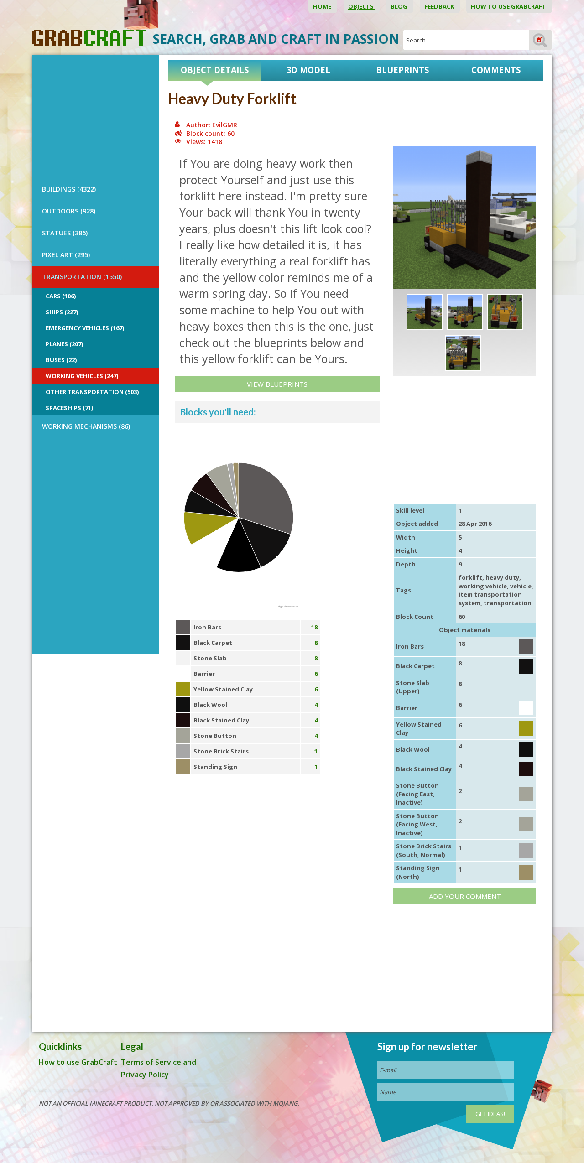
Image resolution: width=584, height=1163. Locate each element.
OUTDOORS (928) (68, 211)
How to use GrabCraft (509, 6)
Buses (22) (61, 360)
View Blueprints (277, 384)
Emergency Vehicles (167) (85, 328)
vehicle (521, 586)
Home (323, 6)
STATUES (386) (65, 232)
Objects (361, 6)
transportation (508, 603)
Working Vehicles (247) (82, 376)
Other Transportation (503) (92, 392)
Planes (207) (64, 344)
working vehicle (483, 586)
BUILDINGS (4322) (69, 189)
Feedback (439, 6)
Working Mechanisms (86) (86, 426)
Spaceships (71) (69, 408)
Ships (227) (62, 312)
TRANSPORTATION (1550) (82, 276)
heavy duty (502, 577)
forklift (470, 577)
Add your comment (465, 896)
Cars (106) (61, 296)
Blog (400, 6)
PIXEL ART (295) (66, 254)
